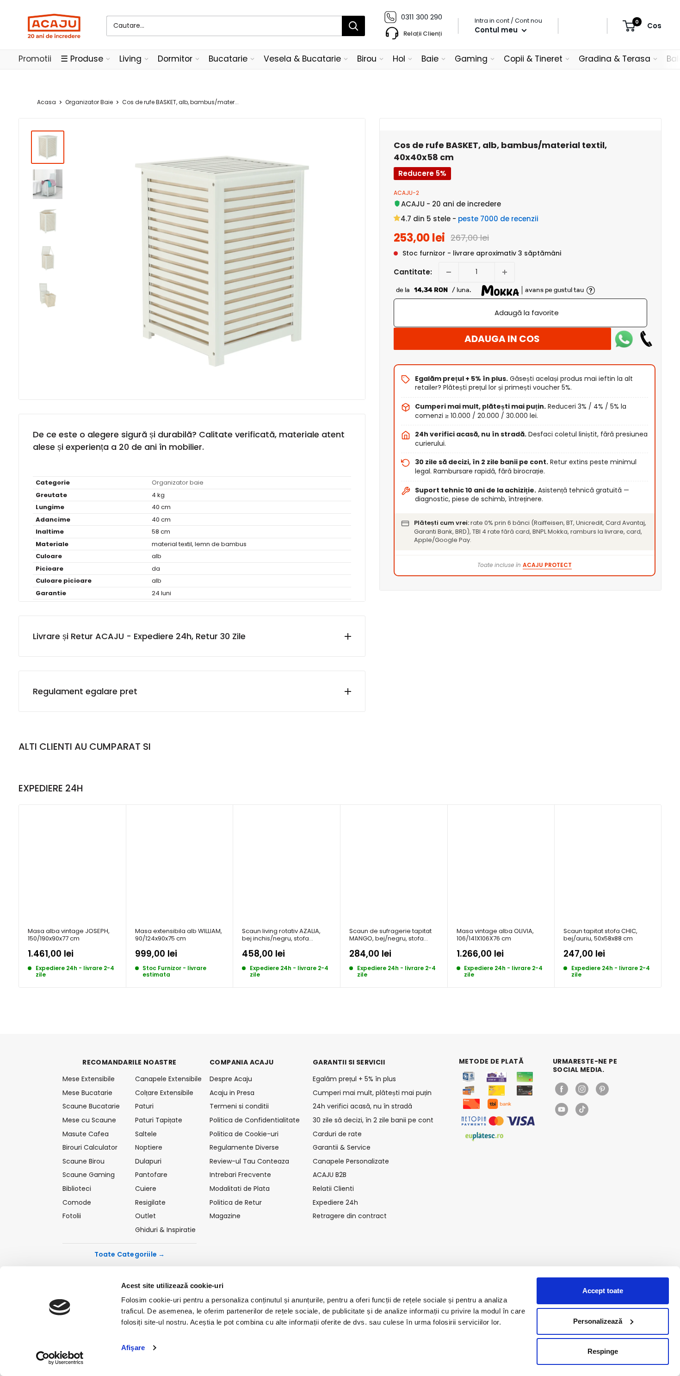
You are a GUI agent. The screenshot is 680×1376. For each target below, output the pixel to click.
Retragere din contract (350, 1215)
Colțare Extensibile (164, 1092)
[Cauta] (353, 26)
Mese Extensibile (88, 1078)
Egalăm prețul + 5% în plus (354, 1078)
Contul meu (497, 30)
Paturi (144, 1106)
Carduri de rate (337, 1134)
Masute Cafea (85, 1134)
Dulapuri (148, 1161)
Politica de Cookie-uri (244, 1134)
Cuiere (145, 1188)
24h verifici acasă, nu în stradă (362, 1106)
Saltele (146, 1134)
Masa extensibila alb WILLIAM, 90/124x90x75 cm (178, 935)
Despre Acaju (231, 1078)
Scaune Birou (83, 1161)
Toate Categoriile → (129, 1254)
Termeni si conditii (239, 1106)
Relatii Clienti (333, 1188)
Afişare (133, 1347)
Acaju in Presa (232, 1092)
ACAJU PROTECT (547, 565)
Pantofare (151, 1174)
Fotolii (71, 1215)
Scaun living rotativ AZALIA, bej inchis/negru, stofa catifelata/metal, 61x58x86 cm (281, 935)
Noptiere (148, 1147)
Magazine (225, 1215)
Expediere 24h (335, 1202)
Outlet (145, 1215)
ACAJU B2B (329, 1174)
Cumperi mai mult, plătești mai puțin (372, 1092)
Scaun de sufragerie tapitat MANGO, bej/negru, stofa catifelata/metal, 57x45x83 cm (390, 935)
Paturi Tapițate (158, 1120)
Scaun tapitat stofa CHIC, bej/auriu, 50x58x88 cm (600, 935)
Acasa (46, 102)
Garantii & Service (342, 1147)
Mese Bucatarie (87, 1092)
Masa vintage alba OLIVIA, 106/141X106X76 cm (495, 935)
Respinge (602, 1351)
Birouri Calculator (89, 1147)
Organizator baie (178, 482)
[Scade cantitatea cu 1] (448, 272)
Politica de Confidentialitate (255, 1120)
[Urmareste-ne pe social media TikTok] (581, 1109)
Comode (76, 1202)
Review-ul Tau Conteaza (249, 1161)
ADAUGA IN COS (502, 338)
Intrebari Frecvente (240, 1174)
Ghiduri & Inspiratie (165, 1229)
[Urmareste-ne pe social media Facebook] (561, 1089)
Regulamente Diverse (244, 1147)
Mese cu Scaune (89, 1120)
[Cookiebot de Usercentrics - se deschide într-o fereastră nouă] (59, 1358)
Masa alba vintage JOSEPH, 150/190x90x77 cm (69, 935)
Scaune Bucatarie (91, 1106)
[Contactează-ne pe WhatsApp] (624, 339)
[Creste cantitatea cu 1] (504, 272)
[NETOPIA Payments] (498, 1121)
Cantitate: (413, 272)
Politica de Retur (236, 1202)
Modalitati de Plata (240, 1188)
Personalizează (597, 1321)
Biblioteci (76, 1188)
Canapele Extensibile (166, 1078)
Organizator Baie (89, 102)
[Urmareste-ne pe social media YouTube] (561, 1109)
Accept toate (602, 1291)
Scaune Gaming (88, 1174)
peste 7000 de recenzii (498, 219)
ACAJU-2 (406, 193)
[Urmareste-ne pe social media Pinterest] (602, 1089)
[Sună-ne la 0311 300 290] (646, 339)
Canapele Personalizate (351, 1161)
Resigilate (150, 1202)
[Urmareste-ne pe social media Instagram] (581, 1089)
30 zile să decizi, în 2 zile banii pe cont (373, 1120)
